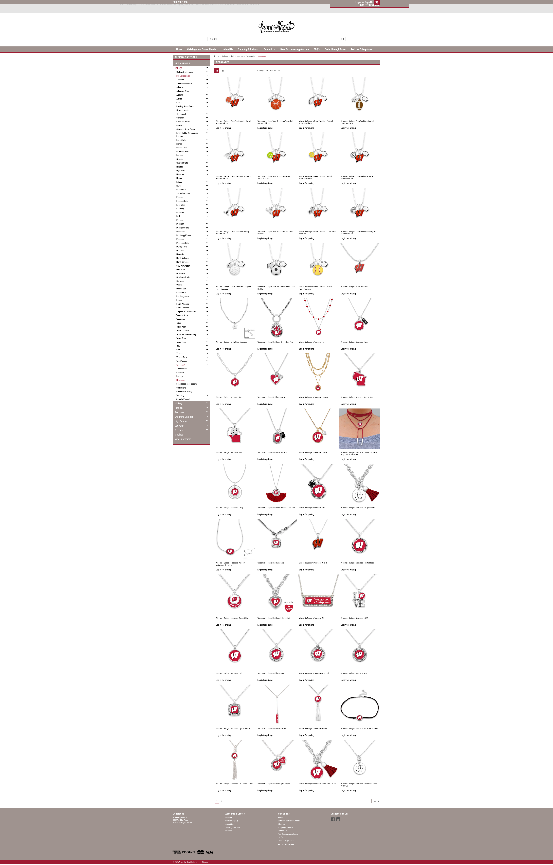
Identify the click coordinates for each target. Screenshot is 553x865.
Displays (179, 434)
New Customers (183, 439)
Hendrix (179, 166)
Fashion (179, 407)
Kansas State (182, 201)
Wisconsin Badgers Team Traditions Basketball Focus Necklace (275, 122)
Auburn (179, 98)
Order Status (230, 824)
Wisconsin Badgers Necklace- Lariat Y (271, 729)
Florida (179, 144)
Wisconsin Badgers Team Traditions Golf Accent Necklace (275, 233)
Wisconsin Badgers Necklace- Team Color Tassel (317, 784)
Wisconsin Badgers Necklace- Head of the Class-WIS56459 (359, 785)
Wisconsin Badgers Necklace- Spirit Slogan (273, 784)
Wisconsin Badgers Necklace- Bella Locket (273, 618)
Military (178, 403)
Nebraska (180, 254)
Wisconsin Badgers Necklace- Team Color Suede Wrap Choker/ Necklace (359, 453)
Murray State (181, 246)
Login (358, 2)
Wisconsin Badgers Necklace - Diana (313, 452)
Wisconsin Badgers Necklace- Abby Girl (314, 673)
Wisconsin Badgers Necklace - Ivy (312, 342)
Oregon (179, 285)
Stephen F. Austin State (186, 311)
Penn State (181, 292)
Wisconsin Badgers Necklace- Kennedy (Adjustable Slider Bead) (230, 564)
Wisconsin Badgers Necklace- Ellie (312, 618)
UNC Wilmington (183, 266)
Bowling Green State (185, 106)
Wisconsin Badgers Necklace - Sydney (313, 397)
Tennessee (180, 319)
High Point (180, 170)
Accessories (181, 368)
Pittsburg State (182, 296)
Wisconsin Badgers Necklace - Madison (272, 452)
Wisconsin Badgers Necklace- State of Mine (357, 397)
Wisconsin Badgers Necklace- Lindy (229, 508)
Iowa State (181, 189)
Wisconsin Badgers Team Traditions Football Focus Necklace (357, 122)
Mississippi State (183, 235)
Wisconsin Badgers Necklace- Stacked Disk (232, 618)
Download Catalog (184, 391)
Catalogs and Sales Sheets (202, 49)
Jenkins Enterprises (361, 49)
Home (179, 49)
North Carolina (182, 262)
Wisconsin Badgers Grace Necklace (354, 287)
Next (375, 801)
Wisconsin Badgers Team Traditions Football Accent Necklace (316, 122)
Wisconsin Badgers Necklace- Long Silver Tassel (234, 784)
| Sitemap (204, 862)
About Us (228, 49)
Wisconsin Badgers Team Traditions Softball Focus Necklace (315, 288)
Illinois (179, 178)
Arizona (179, 95)
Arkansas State (182, 91)
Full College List (183, 76)
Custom (179, 430)
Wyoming (180, 395)
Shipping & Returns (248, 49)
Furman (179, 155)
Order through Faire (335, 49)
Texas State (181, 338)
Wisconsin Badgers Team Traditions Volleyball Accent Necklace (358, 233)
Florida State (181, 147)
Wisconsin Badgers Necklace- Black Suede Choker (360, 729)
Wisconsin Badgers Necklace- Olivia (312, 508)
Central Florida (182, 110)
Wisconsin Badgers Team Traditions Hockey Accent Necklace (232, 233)
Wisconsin (180, 365)
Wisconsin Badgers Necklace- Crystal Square (233, 729)
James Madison (183, 193)
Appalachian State (184, 83)
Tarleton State (182, 315)
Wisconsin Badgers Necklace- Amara (271, 397)
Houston (180, 174)
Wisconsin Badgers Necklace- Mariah (313, 563)
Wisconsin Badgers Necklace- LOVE (354, 618)
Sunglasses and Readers (186, 384)
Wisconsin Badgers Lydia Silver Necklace (231, 342)
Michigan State (182, 227)
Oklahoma (180, 273)
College (178, 67)
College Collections (184, 72)
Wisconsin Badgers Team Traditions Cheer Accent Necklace (318, 233)
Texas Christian (182, 330)
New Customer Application (294, 49)
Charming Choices (184, 416)
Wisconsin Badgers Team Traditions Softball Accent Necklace (315, 177)
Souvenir (179, 425)
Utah (178, 349)
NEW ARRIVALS (182, 63)
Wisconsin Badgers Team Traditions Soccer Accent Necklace (357, 177)
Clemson (180, 117)
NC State (180, 250)
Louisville (180, 212)
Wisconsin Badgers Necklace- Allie (354, 673)
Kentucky (180, 208)
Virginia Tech (181, 357)
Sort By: (260, 71)
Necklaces (180, 380)
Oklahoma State (183, 277)
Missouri (180, 239)
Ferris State (181, 140)
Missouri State (182, 243)
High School (181, 421)
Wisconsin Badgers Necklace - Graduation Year (275, 342)
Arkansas (180, 87)
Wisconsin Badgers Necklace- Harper (313, 729)
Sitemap (228, 831)
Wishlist (228, 818)
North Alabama (182, 258)
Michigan (180, 224)
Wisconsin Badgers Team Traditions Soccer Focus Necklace (276, 288)
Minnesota (180, 231)
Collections (181, 387)
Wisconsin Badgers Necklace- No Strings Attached (276, 508)
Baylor (179, 102)
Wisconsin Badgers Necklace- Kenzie (271, 673)
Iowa (178, 185)
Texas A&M (181, 327)
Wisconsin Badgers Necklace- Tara (229, 452)
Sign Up (369, 2)
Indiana (179, 182)
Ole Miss (180, 281)
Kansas (179, 197)
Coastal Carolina (183, 121)
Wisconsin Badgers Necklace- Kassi (271, 563)
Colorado (180, 125)
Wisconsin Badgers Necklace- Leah (229, 673)
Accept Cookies (369, 5)
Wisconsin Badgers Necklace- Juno (229, 397)
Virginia (179, 353)
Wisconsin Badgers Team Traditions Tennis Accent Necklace (273, 177)
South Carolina (182, 307)
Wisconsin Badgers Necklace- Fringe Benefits (358, 508)
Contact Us (269, 49)
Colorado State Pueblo (185, 129)
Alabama (180, 79)
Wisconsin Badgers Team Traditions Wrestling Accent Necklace (233, 177)
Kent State (180, 205)
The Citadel (181, 114)
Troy (178, 346)
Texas (178, 323)
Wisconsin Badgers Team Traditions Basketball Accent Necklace (233, 122)
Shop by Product (183, 399)
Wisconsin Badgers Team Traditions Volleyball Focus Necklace (233, 288)
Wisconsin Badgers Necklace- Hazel (354, 342)
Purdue (179, 300)
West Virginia (181, 361)
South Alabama (182, 304)
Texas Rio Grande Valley (186, 334)
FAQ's (317, 49)
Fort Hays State (183, 151)
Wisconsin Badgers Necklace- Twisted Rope (357, 563)
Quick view (235, 115)
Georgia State (182, 163)
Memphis (180, 220)
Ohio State (180, 269)
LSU (178, 216)
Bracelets (180, 372)
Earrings (179, 376)
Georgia (179, 159)
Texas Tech (181, 342)
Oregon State (182, 288)
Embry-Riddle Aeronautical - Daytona (187, 135)
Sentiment (180, 412)
